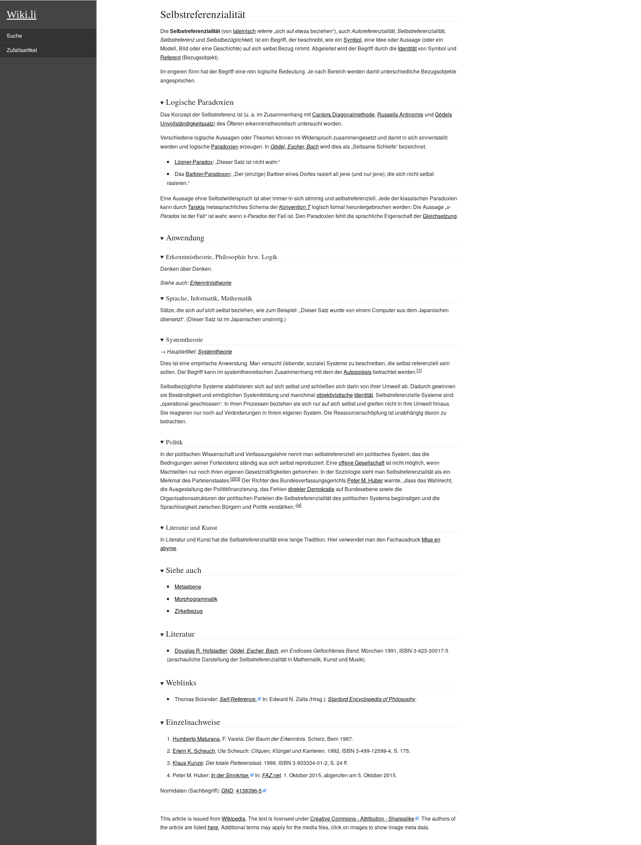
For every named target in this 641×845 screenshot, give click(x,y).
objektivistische (334, 395)
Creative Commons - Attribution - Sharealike (362, 818)
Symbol (353, 39)
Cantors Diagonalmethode (343, 114)
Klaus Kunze (188, 763)
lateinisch (244, 31)
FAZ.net (271, 775)
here (213, 827)
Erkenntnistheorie (210, 282)
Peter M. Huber (365, 480)
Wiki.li (21, 14)
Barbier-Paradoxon (208, 174)
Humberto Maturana (196, 739)
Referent (170, 57)
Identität (407, 48)
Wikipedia (233, 818)
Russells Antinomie (400, 114)
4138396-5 (249, 790)
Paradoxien (224, 146)
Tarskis (196, 207)
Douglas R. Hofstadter (201, 650)
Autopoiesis (358, 372)
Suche (14, 35)
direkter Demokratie (311, 489)
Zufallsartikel (22, 50)
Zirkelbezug (189, 611)
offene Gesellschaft (361, 462)
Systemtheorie (215, 351)
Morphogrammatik (196, 599)
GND (227, 790)
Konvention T (294, 207)
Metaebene (188, 586)
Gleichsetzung (440, 216)
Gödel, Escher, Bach (294, 146)
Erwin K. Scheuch (194, 751)
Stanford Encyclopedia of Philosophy (371, 699)
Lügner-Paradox (194, 162)
